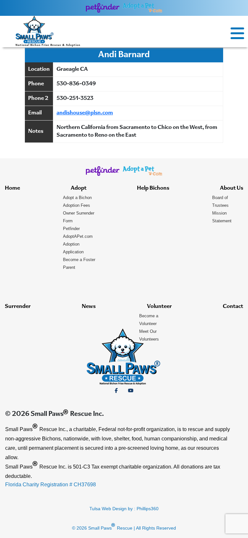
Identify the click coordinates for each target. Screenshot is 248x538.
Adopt (79, 188)
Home (12, 188)
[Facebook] (116, 390)
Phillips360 (148, 508)
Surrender (18, 306)
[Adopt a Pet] (142, 7)
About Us (231, 188)
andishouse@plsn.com (85, 113)
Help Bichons (153, 188)
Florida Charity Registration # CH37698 (50, 484)
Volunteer (159, 306)
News (89, 306)
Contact (233, 306)
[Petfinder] (103, 7)
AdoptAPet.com (78, 236)
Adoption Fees (76, 205)
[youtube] (130, 390)
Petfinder (71, 228)
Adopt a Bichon (77, 197)
